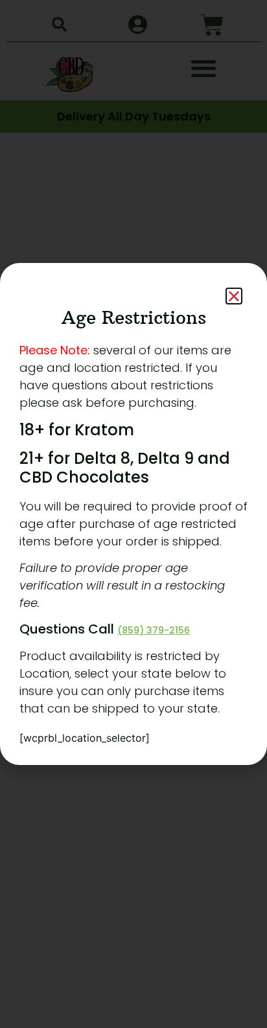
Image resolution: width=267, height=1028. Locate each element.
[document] (133, 514)
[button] (234, 296)
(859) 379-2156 (153, 630)
